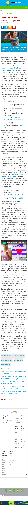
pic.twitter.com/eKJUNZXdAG (14, 119)
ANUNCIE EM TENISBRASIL (14, 494)
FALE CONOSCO (6, 494)
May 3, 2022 (18, 198)
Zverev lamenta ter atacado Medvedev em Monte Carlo (12, 387)
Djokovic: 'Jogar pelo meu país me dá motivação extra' (13, 392)
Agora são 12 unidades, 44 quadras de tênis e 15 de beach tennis (23, 439)
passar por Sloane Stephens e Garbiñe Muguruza (11, 69)
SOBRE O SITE (22, 494)
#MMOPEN (16, 117)
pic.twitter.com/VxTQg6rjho (13, 194)
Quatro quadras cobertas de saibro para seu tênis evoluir (11, 459)
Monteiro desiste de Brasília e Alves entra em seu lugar (13, 377)
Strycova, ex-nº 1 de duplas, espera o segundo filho (12, 382)
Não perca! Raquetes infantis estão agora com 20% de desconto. (17, 439)
